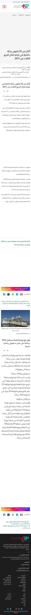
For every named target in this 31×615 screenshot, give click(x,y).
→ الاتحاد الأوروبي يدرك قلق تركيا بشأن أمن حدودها (15, 301)
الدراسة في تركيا (7, 584)
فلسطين (23, 602)
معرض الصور (8, 598)
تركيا (24, 593)
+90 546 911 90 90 (25, 564)
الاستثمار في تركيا (7, 579)
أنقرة (24, 587)
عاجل (24, 589)
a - (4, 91)
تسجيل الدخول (25, 2)
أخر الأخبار (21, 15)
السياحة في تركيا (7, 582)
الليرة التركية (22, 582)
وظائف (9, 575)
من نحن (9, 595)
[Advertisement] (15, 33)
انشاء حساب (15, 2)
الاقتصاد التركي (7, 580)
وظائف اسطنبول (21, 577)
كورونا (24, 584)
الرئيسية (27, 15)
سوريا (24, 595)
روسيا (24, 600)
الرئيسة (9, 593)
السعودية (23, 598)
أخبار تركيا (23, 575)
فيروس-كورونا (22, 585)
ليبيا (24, 605)
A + (7, 91)
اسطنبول (23, 579)
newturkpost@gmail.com (23, 570)
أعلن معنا (9, 597)
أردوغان (23, 590)
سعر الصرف (8, 577)
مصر (24, 603)
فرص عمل (23, 580)
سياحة (14, 15)
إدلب (24, 597)
